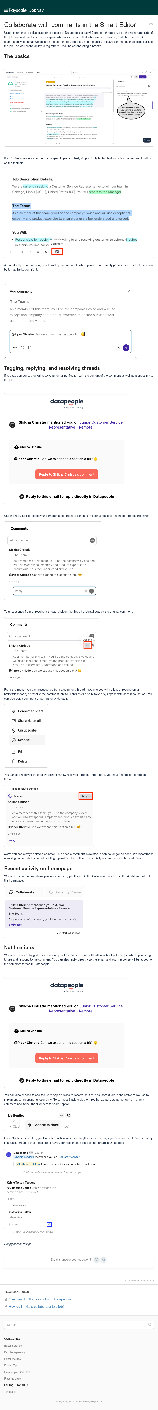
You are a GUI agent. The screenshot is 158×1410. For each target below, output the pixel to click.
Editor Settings (13, 1345)
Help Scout (96, 1401)
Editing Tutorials (15, 1385)
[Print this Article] (151, 24)
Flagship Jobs (12, 1378)
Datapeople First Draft (17, 1372)
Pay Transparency (15, 1352)
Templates (10, 1392)
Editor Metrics (12, 1359)
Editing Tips (11, 1365)
